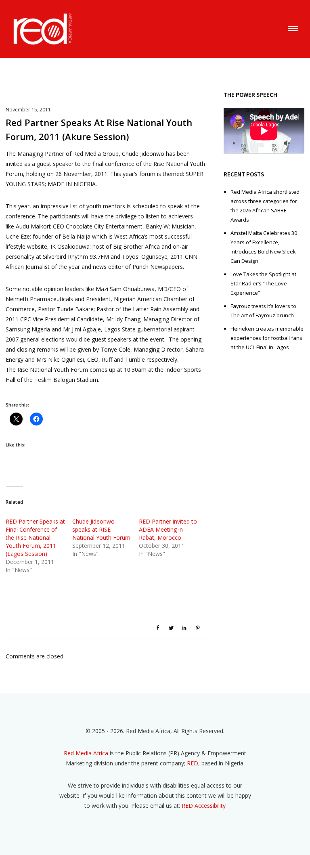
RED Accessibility (204, 805)
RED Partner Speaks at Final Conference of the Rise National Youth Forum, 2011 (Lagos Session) (35, 537)
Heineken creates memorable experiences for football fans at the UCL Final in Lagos (267, 338)
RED (192, 763)
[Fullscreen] (297, 143)
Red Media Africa (86, 753)
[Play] (234, 143)
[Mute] (287, 143)
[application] (264, 130)
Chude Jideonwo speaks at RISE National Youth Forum (101, 529)
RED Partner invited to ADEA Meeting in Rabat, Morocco (168, 529)
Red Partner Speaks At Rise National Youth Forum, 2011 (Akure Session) (99, 129)
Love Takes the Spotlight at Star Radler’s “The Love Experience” (263, 283)
